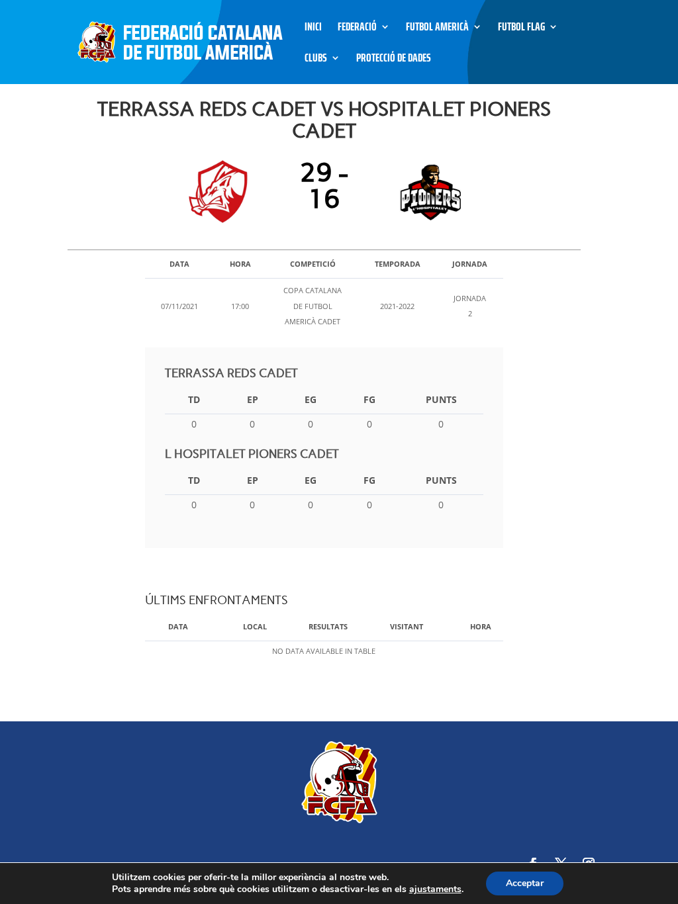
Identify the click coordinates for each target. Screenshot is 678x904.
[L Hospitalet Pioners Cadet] (427, 192)
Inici (313, 29)
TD (194, 399)
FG (369, 399)
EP (252, 399)
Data (178, 626)
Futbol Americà (437, 29)
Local (255, 626)
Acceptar (525, 883)
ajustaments (435, 889)
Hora (480, 626)
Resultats (328, 626)
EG (310, 399)
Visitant (406, 626)
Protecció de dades (393, 60)
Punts (441, 399)
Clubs (316, 60)
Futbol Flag (521, 29)
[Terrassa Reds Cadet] (221, 192)
